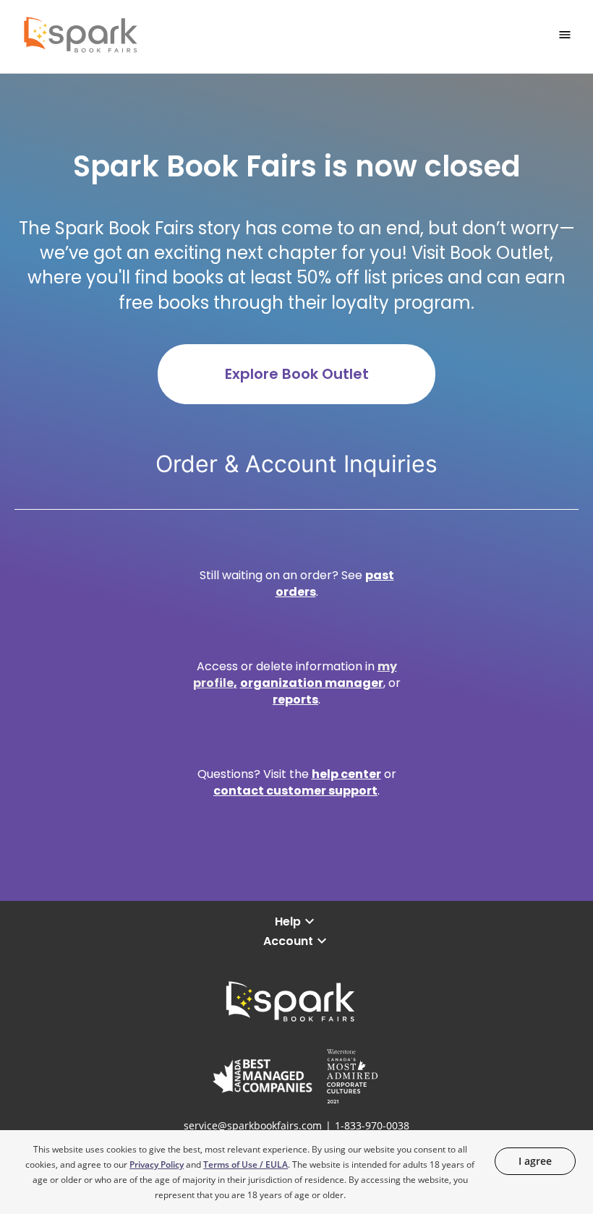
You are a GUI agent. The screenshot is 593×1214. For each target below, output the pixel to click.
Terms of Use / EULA (245, 1164)
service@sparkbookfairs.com (253, 1125)
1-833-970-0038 (372, 1125)
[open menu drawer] (565, 34)
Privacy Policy (156, 1164)
